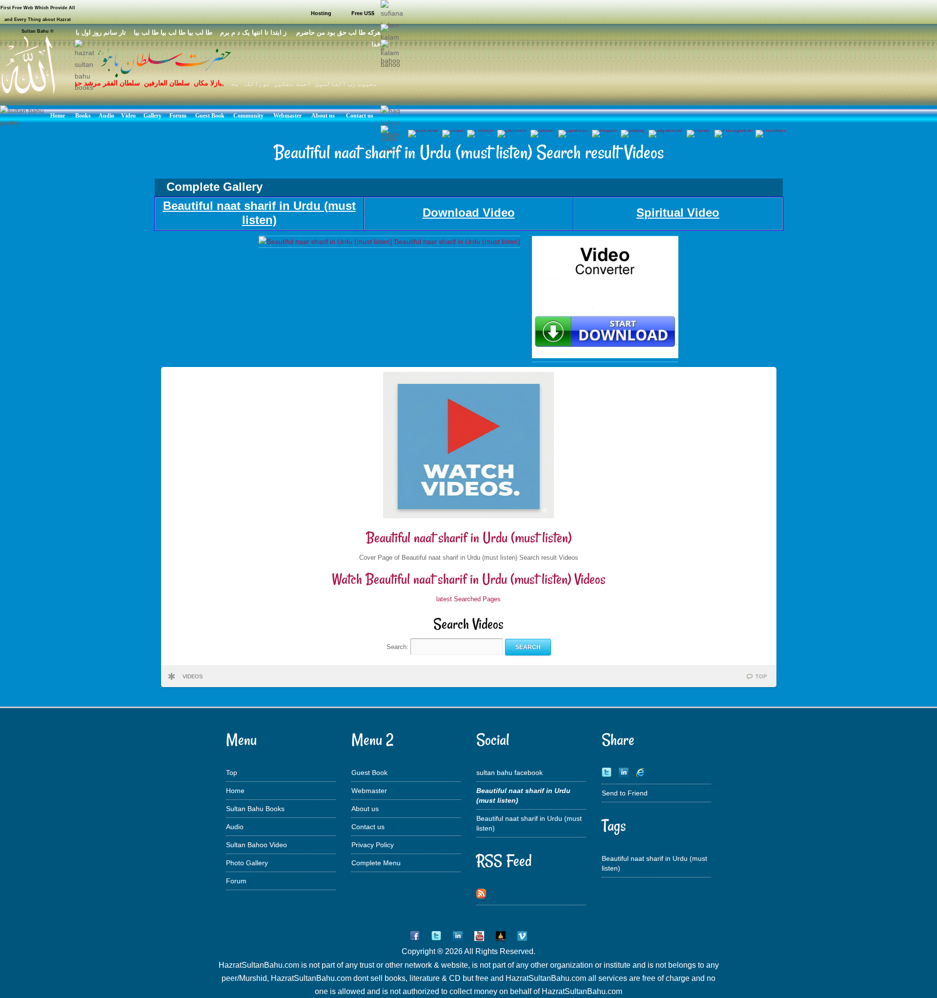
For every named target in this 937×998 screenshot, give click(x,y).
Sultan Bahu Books (255, 809)
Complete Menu (376, 863)
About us (365, 809)
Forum (236, 881)
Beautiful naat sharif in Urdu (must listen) (468, 538)
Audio (235, 827)
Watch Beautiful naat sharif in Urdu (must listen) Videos (469, 579)
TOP (761, 676)
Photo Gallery (247, 863)
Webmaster (369, 790)
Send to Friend (625, 793)
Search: (398, 647)
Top (231, 772)
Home (235, 790)
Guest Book (369, 772)
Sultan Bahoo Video (256, 845)
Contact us (368, 827)
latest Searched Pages (468, 599)
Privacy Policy (372, 845)
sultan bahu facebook (509, 772)
